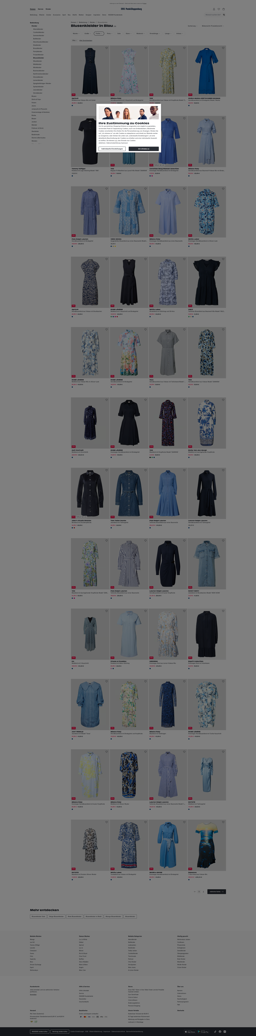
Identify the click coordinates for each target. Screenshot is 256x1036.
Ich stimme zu (143, 149)
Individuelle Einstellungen (112, 149)
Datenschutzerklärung (113, 143)
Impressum (124, 143)
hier (116, 140)
